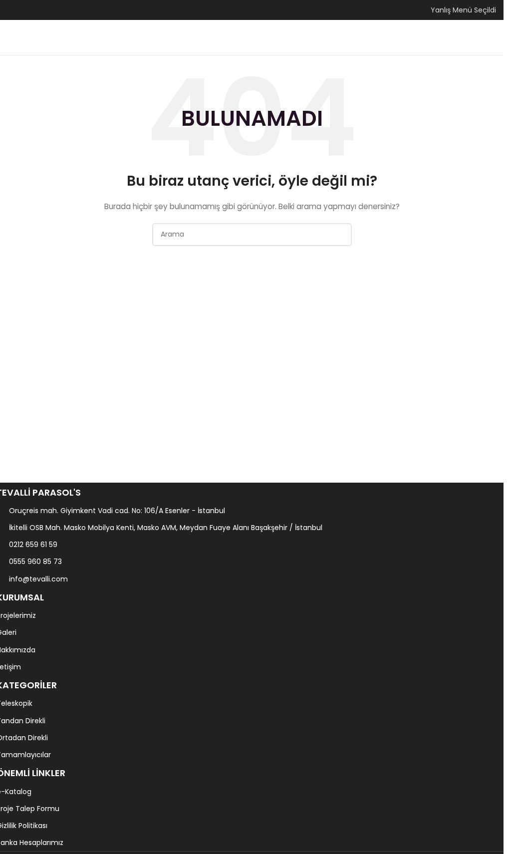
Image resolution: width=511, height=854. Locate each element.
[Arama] (492, 37)
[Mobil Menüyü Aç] (11, 37)
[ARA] (340, 234)
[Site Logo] (252, 37)
